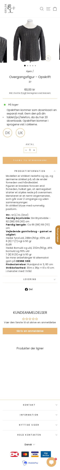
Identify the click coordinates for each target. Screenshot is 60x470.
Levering (30, 279)
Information (29, 415)
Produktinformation (30, 171)
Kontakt (29, 405)
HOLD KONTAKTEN (29, 435)
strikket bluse (17, 205)
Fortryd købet (57, 235)
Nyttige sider (29, 425)
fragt (23, 93)
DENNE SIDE (23, 261)
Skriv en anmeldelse (30, 331)
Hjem (29, 71)
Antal (30, 144)
